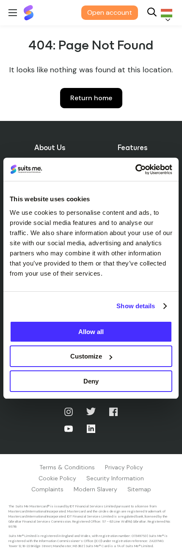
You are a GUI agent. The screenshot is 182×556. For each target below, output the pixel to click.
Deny (91, 381)
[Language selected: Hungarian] (165, 12)
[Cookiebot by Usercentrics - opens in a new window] (135, 169)
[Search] (152, 13)
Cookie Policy (57, 478)
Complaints (47, 489)
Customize (86, 356)
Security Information (115, 478)
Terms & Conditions (67, 467)
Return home (91, 97)
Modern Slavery (95, 489)
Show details (135, 305)
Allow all (91, 331)
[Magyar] (165, 12)
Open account (109, 12)
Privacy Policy (124, 467)
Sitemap (139, 489)
